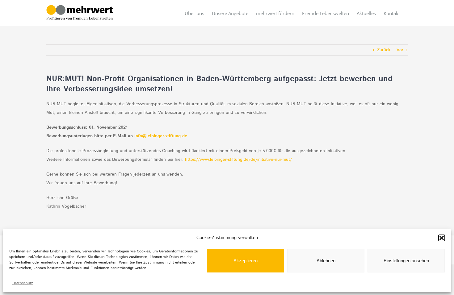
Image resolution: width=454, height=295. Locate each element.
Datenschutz (22, 283)
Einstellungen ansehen (406, 260)
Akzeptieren (245, 260)
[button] (442, 238)
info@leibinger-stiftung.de (160, 136)
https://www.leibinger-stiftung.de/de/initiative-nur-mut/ (238, 159)
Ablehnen (326, 260)
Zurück (383, 50)
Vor (400, 50)
